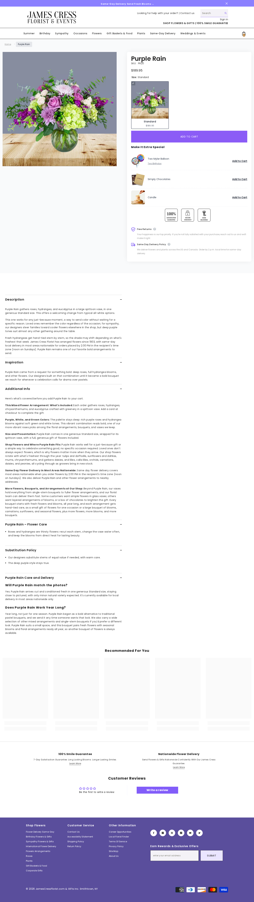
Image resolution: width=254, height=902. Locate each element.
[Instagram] (162, 833)
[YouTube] (190, 833)
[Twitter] (199, 833)
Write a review (157, 790)
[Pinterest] (172, 833)
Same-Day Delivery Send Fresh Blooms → (127, 4)
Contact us (187, 13)
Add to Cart (239, 161)
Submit (211, 855)
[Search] (214, 13)
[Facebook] (153, 833)
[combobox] (211, 13)
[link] (25, 723)
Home (8, 44)
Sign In (224, 19)
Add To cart (188, 136)
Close (226, 3)
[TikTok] (181, 833)
